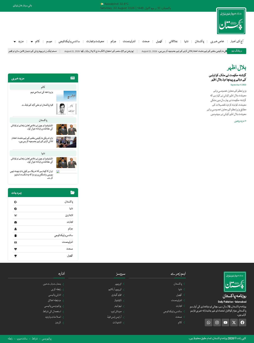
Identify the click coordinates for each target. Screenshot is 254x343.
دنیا (186, 41)
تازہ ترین (69, 215)
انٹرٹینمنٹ (129, 41)
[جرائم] (15, 229)
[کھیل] (15, 255)
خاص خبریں (217, 41)
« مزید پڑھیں (240, 121)
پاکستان (199, 41)
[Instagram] (217, 322)
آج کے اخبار (237, 41)
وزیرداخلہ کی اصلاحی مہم (41, 92)
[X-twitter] (234, 322)
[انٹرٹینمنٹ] (15, 242)
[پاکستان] (15, 202)
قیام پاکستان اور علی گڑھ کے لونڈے (37, 105)
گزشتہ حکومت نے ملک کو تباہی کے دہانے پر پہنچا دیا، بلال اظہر (227, 77)
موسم (49, 41)
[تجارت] (15, 222)
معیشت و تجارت (95, 41)
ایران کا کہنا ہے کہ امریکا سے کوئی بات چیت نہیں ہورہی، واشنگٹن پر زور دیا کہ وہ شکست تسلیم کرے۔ (31, 174)
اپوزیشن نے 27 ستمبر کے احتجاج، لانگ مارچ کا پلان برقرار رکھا (115, 51)
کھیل (159, 41)
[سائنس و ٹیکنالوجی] (15, 235)
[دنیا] (15, 208)
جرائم (113, 41)
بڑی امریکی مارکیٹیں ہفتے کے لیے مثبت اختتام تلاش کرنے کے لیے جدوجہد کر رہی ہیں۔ (204, 51)
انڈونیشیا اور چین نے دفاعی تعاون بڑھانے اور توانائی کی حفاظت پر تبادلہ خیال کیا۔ (32, 127)
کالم (37, 41)
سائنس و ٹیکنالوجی (63, 235)
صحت (145, 41)
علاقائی (173, 41)
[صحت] (15, 249)
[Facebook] (242, 322)
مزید (20, 41)
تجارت (70, 222)
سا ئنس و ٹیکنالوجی (69, 41)
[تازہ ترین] (15, 215)
